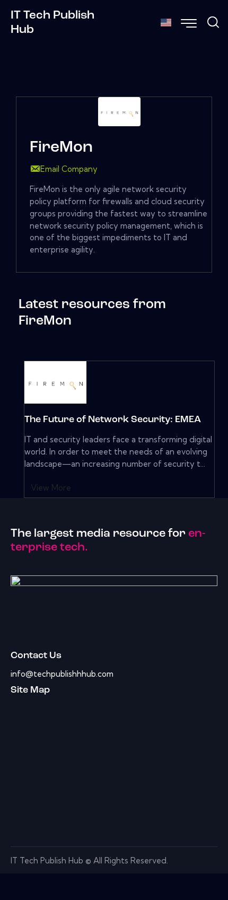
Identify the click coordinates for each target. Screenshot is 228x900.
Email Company (69, 169)
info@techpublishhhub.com (62, 674)
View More (51, 488)
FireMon (61, 147)
